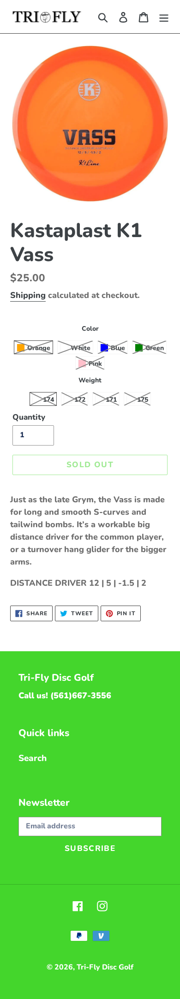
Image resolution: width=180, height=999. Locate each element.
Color (90, 328)
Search (32, 758)
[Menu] (164, 17)
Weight (90, 380)
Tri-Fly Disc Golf (105, 967)
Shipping (28, 295)
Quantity (28, 417)
